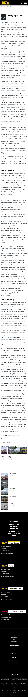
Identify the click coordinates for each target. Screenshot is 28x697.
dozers (14, 314)
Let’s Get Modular (2, 455)
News (14, 651)
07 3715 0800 (6, 596)
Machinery (14, 637)
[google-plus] (13, 674)
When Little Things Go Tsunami (10, 456)
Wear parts (7, 415)
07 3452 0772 (6, 619)
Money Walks (16, 455)
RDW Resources (14, 645)
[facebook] (11, 674)
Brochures (14, 649)
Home (2, 6)
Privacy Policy (14, 663)
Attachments (14, 641)
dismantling (10, 337)
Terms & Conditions (14, 660)
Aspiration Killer (23, 455)
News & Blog (7, 6)
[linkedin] (17, 674)
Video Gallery (14, 653)
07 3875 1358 (6, 551)
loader (8, 318)
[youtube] (15, 674)
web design (12, 692)
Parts (14, 639)
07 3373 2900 (6, 574)
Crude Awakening (13, 503)
